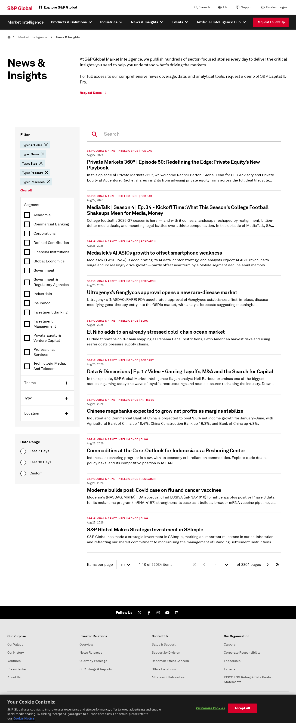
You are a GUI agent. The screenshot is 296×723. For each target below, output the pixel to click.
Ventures (14, 661)
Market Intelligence (32, 37)
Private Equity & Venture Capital (47, 338)
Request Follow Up (271, 22)
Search (204, 7)
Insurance (42, 303)
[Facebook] (149, 612)
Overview (86, 644)
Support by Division (166, 653)
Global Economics (49, 261)
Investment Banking (51, 312)
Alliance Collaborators (168, 677)
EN (225, 7)
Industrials (43, 294)
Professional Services (44, 352)
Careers (229, 644)
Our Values (15, 644)
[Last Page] (277, 564)
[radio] (23, 451)
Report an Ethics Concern (170, 661)
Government (44, 270)
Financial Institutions (51, 252)
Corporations (45, 233)
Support (247, 7)
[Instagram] (158, 612)
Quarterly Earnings (93, 661)
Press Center (16, 669)
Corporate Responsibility (242, 653)
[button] (46, 145)
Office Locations (164, 669)
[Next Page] (267, 564)
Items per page (100, 564)
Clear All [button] (26, 190)
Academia (42, 215)
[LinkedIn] (176, 612)
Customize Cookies (210, 708)
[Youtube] (167, 612)
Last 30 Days (40, 462)
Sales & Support (164, 644)
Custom (36, 473)
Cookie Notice (23, 718)
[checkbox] (47, 215)
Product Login (276, 7)
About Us (14, 677)
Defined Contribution (51, 242)
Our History (15, 653)
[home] (9, 37)
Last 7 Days (39, 451)
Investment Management (45, 324)
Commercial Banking (51, 224)
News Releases (91, 653)
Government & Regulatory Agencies (51, 282)
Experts (229, 669)
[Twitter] (139, 612)
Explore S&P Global (60, 7)
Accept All (242, 708)
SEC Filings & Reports (96, 669)
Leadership (232, 661)
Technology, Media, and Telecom (50, 366)
